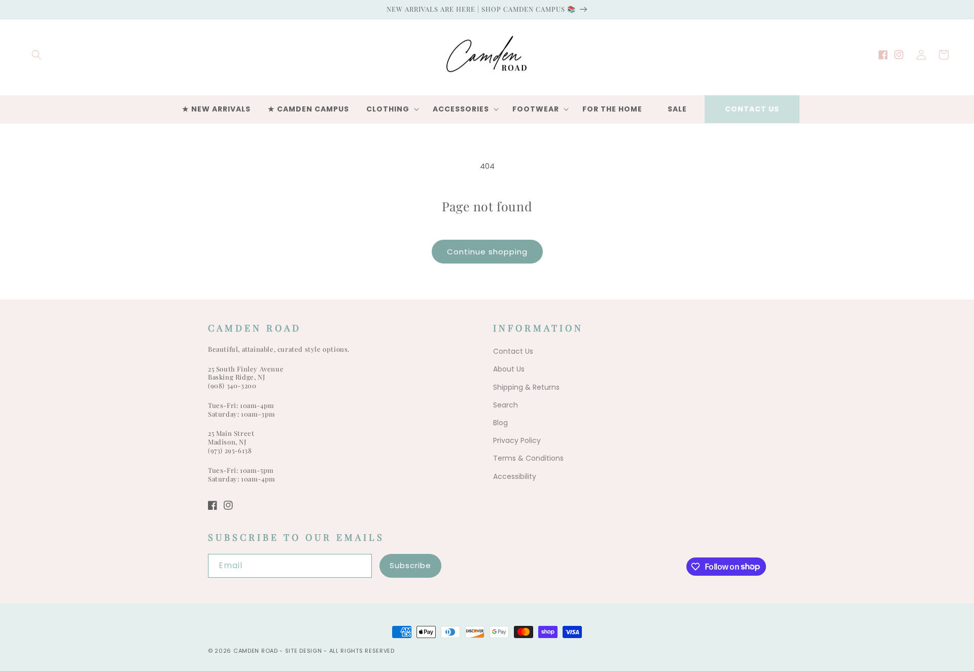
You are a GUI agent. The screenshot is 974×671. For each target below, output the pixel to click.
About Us (509, 369)
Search (505, 405)
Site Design (303, 651)
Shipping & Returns (526, 387)
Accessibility (514, 476)
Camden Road (255, 651)
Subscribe (410, 565)
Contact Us (752, 109)
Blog (500, 423)
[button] (36, 55)
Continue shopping (487, 251)
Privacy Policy (517, 440)
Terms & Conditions (528, 458)
